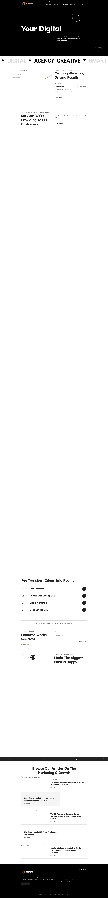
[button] (82, 751)
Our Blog (72, 4)
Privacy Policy (70, 894)
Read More (53, 787)
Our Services (56, 4)
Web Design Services (65, 874)
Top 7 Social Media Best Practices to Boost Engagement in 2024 (39, 799)
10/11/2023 (54, 845)
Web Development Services (67, 876)
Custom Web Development (42, 595)
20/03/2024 (54, 810)
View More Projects (60, 123)
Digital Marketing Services (67, 881)
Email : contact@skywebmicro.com (48, 1)
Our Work (48, 4)
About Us (65, 4)
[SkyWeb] (27, 3)
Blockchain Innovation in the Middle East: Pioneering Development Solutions (65, 850)
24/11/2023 (28, 829)
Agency (17, 60)
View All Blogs (59, 97)
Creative (42, 60)
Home (42, 4)
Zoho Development (39, 610)
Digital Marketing (38, 603)
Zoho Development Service (67, 878)
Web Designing (37, 588)
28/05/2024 (27, 795)
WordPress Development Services (68, 879)
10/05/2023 (54, 779)
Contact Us (80, 4)
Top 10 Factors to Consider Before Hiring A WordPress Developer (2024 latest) (65, 816)
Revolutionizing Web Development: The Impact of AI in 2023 (67, 783)
